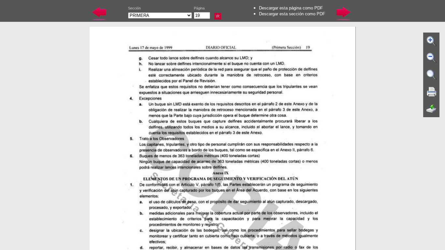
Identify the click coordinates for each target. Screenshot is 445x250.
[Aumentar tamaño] (431, 41)
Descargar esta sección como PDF (292, 13)
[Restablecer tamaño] (431, 75)
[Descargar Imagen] (431, 109)
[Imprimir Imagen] (431, 92)
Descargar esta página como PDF (291, 8)
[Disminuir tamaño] (431, 58)
